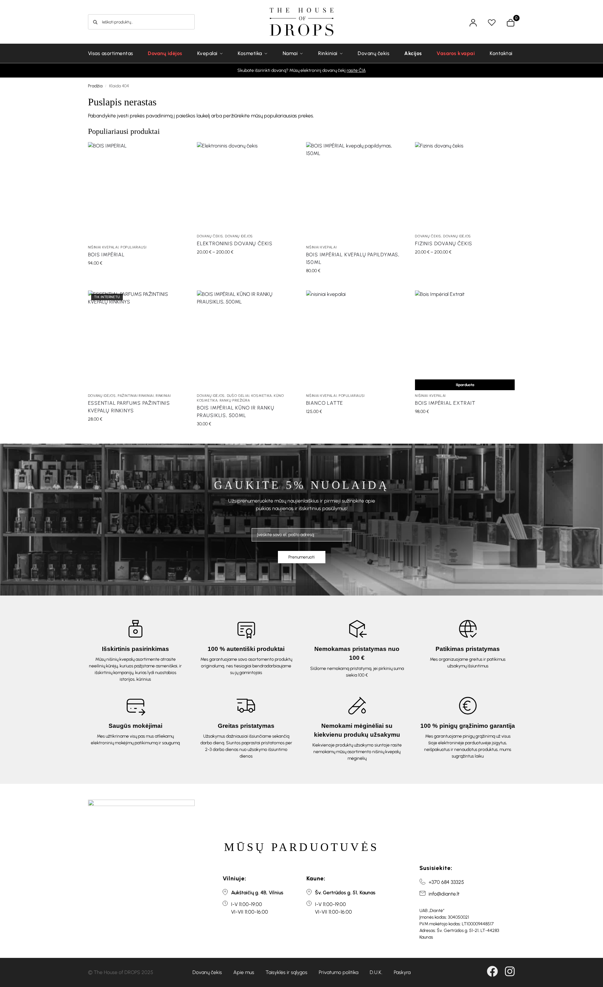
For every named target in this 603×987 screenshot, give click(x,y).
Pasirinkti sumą (247, 265)
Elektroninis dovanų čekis (235, 244)
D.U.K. (376, 972)
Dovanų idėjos (239, 236)
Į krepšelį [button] (138, 276)
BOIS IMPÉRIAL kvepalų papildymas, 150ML (352, 258)
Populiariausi (134, 247)
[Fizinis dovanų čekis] (465, 186)
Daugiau (465, 425)
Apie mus (243, 972)
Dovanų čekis (210, 236)
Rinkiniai (163, 396)
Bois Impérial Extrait (445, 403)
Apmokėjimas (516, 19)
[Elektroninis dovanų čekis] (247, 186)
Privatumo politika (338, 972)
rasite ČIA (356, 70)
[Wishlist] (178, 151)
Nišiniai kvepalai (103, 247)
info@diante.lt (444, 894)
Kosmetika (261, 396)
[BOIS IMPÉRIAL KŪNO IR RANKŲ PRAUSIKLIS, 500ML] (247, 340)
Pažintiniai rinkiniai (136, 396)
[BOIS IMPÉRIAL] (138, 192)
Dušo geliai (238, 396)
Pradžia (95, 85)
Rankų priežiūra (235, 400)
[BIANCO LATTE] (356, 340)
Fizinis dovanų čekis (443, 244)
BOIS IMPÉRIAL (106, 255)
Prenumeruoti (301, 557)
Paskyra (402, 972)
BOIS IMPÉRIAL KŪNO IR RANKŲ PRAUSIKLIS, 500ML (235, 411)
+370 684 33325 (446, 882)
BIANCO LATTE (324, 403)
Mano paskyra (474, 23)
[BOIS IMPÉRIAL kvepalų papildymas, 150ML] (356, 192)
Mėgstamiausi (493, 23)
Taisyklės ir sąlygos (286, 972)
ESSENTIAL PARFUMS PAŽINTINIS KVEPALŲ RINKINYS (129, 407)
